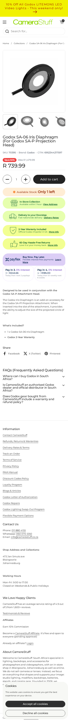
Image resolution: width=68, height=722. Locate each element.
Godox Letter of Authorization (20, 497)
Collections (19, 43)
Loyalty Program (12, 484)
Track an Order (11, 453)
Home (6, 43)
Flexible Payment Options (18, 515)
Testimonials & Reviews (16, 613)
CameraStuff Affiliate (27, 633)
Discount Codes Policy (16, 478)
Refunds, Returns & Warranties (20, 441)
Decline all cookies (35, 713)
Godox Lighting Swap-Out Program (24, 509)
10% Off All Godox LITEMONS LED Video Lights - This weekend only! (34, 6)
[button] (7, 179)
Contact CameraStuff (15, 435)
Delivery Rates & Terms (16, 447)
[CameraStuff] (33, 22)
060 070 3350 (24, 533)
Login (30, 643)
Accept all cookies (35, 704)
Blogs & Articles (12, 490)
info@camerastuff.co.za (24, 537)
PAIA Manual (10, 472)
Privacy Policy (11, 466)
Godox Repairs (11, 503)
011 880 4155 (19, 530)
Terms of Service (12, 459)
